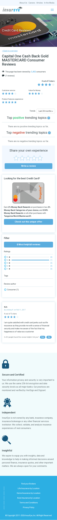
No (49, 337)
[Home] (12, 9)
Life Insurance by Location (29, 488)
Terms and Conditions (28, 503)
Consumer (13, 290)
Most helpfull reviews (29, 244)
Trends (32, 111)
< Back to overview (10, 51)
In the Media (49, 3)
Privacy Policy (28, 507)
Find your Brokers (28, 484)
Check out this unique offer (28, 221)
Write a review (28, 166)
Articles (39, 3)
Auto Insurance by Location (28, 498)
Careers (31, 3)
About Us (23, 3)
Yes (42, 337)
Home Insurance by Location (28, 493)
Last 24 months (45, 111)
